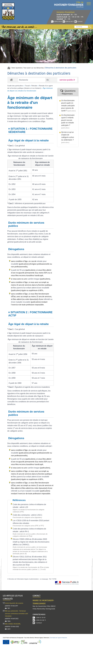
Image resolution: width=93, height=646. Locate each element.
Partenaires (46, 637)
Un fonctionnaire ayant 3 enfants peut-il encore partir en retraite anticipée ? (68, 120)
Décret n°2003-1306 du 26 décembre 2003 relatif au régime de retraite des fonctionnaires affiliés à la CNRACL (31, 542)
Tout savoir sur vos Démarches (34, 68)
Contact (80, 21)
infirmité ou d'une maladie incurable (25, 491)
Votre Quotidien (17, 68)
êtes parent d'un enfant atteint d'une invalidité (31, 288)
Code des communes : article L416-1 (27, 515)
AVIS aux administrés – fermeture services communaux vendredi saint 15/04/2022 (16, 613)
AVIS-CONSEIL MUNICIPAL (13, 624)
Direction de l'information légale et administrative (24, 579)
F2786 (54, 579)
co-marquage (44, 579)
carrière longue (33, 279)
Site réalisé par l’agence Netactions (58, 637)
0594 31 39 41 (58, 21)
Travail (27, 86)
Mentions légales (39, 637)
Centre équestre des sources (14, 603)
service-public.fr (67, 80)
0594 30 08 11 (69, 21)
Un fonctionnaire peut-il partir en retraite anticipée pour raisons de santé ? (68, 106)
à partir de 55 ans (18, 270)
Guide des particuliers (15, 86)
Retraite (34, 86)
